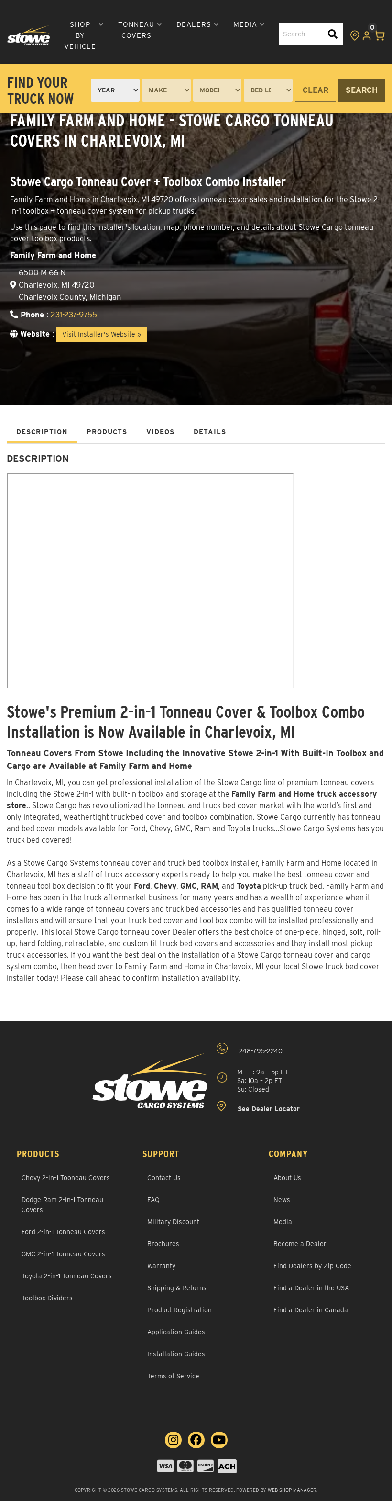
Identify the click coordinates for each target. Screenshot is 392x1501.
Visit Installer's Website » (101, 334)
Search (362, 90)
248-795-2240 (260, 1051)
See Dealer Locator (268, 1109)
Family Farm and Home (301, 863)
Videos (160, 432)
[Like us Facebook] (196, 1440)
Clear (315, 90)
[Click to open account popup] (366, 35)
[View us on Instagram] (173, 1440)
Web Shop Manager (292, 1490)
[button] (84, 35)
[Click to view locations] (354, 35)
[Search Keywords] (333, 34)
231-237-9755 (74, 314)
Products (107, 432)
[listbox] (115, 90)
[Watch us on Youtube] (219, 1440)
